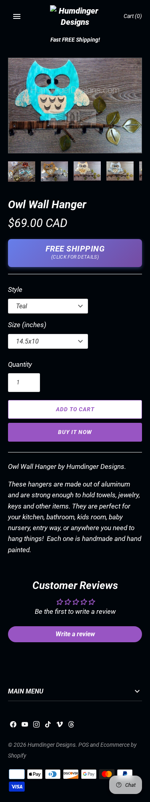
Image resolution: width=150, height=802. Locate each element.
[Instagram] (36, 726)
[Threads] (71, 726)
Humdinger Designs (52, 745)
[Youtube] (25, 726)
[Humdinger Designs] (75, 16)
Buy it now (75, 432)
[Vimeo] (59, 726)
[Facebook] (13, 726)
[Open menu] (17, 16)
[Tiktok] (48, 726)
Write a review (75, 634)
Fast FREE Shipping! (75, 39)
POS (83, 745)
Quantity (20, 364)
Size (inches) (27, 325)
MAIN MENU (25, 691)
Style (15, 289)
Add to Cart (75, 409)
